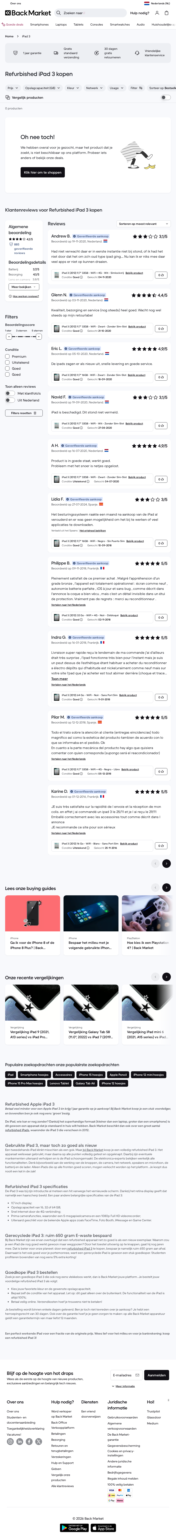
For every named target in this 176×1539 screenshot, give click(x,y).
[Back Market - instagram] (10, 1441)
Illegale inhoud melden (123, 1478)
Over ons (13, 1411)
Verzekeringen (61, 1457)
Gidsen (56, 1469)
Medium (152, 1423)
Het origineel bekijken (93, 530)
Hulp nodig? (139, 13)
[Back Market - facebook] (29, 1441)
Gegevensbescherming (124, 1446)
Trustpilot (153, 1411)
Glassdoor (154, 1417)
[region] (88, 926)
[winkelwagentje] (166, 13)
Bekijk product (134, 272)
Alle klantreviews (62, 1486)
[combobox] (13, 88)
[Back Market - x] (38, 1441)
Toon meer (59, 678)
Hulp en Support (62, 1463)
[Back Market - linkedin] (19, 1441)
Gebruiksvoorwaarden (123, 1417)
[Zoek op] (58, 12)
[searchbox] (94, 13)
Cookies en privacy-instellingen (121, 1453)
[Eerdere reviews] (155, 863)
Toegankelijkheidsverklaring (25, 1428)
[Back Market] (28, 12)
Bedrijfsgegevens (120, 1472)
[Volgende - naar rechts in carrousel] (166, 887)
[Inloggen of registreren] (157, 13)
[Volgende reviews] (166, 863)
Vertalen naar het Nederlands (68, 604)
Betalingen (58, 1434)
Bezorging (58, 1440)
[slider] (9, 337)
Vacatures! (14, 1434)
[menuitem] (39, 24)
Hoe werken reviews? (26, 296)
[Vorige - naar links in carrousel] (155, 887)
